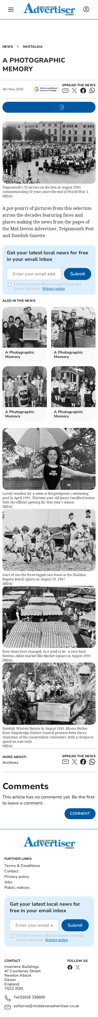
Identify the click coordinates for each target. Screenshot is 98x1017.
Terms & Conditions (22, 865)
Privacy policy (16, 876)
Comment (80, 813)
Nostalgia (32, 46)
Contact (11, 871)
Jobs (8, 882)
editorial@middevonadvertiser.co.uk (46, 1006)
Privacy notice (53, 289)
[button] (10, 9)
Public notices (16, 887)
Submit (77, 274)
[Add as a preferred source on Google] (46, 89)
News (7, 46)
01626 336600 (32, 997)
